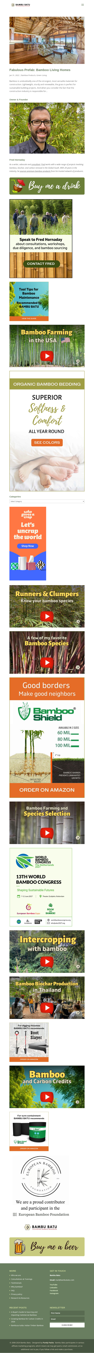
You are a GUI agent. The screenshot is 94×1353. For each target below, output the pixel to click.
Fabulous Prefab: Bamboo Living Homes (39, 70)
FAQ (12, 1290)
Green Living (41, 75)
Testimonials (16, 1283)
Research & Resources (20, 1298)
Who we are (16, 1275)
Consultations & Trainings (21, 1279)
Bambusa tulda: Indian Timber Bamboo (27, 1325)
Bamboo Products (28, 75)
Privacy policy (16, 1294)
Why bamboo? (17, 1287)
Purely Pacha (48, 1342)
